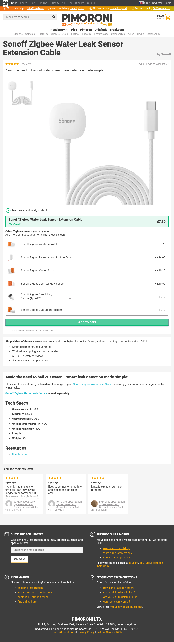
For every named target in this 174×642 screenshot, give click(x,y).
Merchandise (153, 33)
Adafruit (101, 29)
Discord (79, 3)
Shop (14, 3)
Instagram (103, 566)
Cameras (30, 33)
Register (157, 3)
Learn (23, 3)
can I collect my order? (116, 601)
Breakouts (116, 29)
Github (91, 3)
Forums (42, 3)
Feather (75, 33)
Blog (32, 3)
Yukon (130, 33)
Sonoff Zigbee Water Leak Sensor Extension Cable (26, 504)
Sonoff (166, 54)
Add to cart (87, 322)
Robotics (86, 33)
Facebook (157, 562)
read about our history (116, 548)
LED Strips (43, 33)
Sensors (55, 33)
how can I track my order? (118, 587)
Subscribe (19, 558)
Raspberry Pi (59, 29)
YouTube (67, 3)
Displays (18, 33)
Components (118, 33)
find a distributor (27, 601)
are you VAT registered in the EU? (123, 597)
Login (167, 3)
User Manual (19, 454)
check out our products (117, 557)
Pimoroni (86, 29)
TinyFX (140, 33)
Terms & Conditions (64, 632)
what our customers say (117, 553)
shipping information (30, 587)
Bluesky (54, 3)
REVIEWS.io (15, 509)
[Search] (54, 17)
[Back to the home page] (87, 20)
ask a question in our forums (35, 592)
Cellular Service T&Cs (109, 632)
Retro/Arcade (101, 33)
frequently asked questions (126, 606)
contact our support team (33, 597)
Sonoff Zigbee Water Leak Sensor (93, 384)
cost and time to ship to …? (119, 592)
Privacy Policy (86, 632)
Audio (65, 33)
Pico (74, 29)
